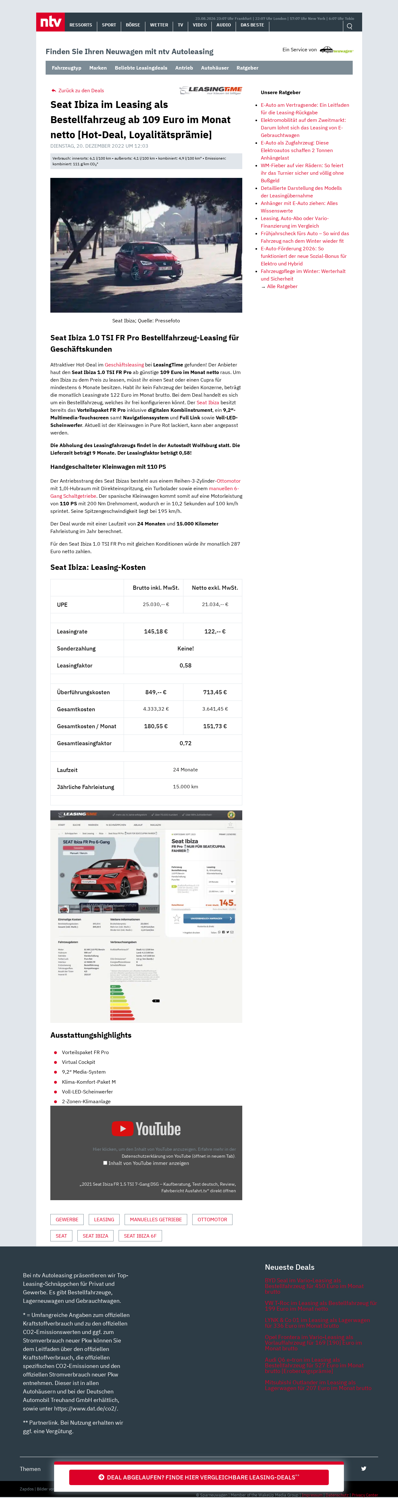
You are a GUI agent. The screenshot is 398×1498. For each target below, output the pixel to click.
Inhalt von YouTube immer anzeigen (149, 1163)
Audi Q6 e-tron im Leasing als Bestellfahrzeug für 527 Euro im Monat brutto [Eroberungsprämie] (314, 1365)
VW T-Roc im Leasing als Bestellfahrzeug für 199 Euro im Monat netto (321, 1305)
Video (200, 25)
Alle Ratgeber (282, 286)
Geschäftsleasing (124, 364)
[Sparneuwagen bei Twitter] (364, 1468)
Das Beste (252, 25)
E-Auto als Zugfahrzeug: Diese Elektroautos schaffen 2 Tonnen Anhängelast (297, 150)
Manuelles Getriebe (156, 1219)
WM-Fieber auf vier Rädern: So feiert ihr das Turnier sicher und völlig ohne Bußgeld (302, 173)
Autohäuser (215, 68)
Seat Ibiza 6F (140, 1236)
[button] (50, 22)
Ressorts (81, 25)
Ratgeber (247, 68)
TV (180, 25)
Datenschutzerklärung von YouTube (178, 1156)
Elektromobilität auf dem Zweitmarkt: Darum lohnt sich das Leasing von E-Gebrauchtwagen (303, 127)
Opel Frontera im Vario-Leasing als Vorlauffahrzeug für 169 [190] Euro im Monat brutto (313, 1342)
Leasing (104, 1219)
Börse (133, 25)
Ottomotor (229, 481)
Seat (61, 1236)
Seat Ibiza (208, 402)
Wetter (159, 25)
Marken (98, 68)
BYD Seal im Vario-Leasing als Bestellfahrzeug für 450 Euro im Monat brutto (314, 1286)
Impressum (312, 1495)
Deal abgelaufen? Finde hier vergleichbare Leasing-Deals (202, 1477)
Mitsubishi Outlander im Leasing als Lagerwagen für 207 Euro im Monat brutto (318, 1385)
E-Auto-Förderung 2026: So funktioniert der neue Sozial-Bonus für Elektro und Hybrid (304, 256)
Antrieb (184, 68)
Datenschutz (337, 1495)
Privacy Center (365, 1495)
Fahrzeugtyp (66, 68)
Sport (109, 25)
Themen (30, 1468)
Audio (223, 25)
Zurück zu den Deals (80, 90)
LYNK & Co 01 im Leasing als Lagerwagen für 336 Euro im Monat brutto (317, 1322)
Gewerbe (67, 1219)
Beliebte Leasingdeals (141, 68)
